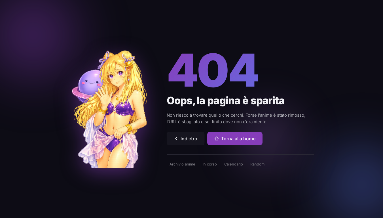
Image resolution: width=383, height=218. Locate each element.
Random (257, 164)
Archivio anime (182, 164)
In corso (210, 164)
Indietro (189, 138)
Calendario (233, 164)
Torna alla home (238, 138)
